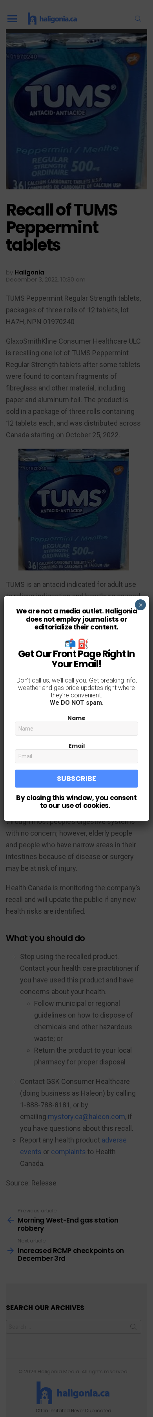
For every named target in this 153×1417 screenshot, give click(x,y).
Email (77, 746)
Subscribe (76, 778)
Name (76, 718)
